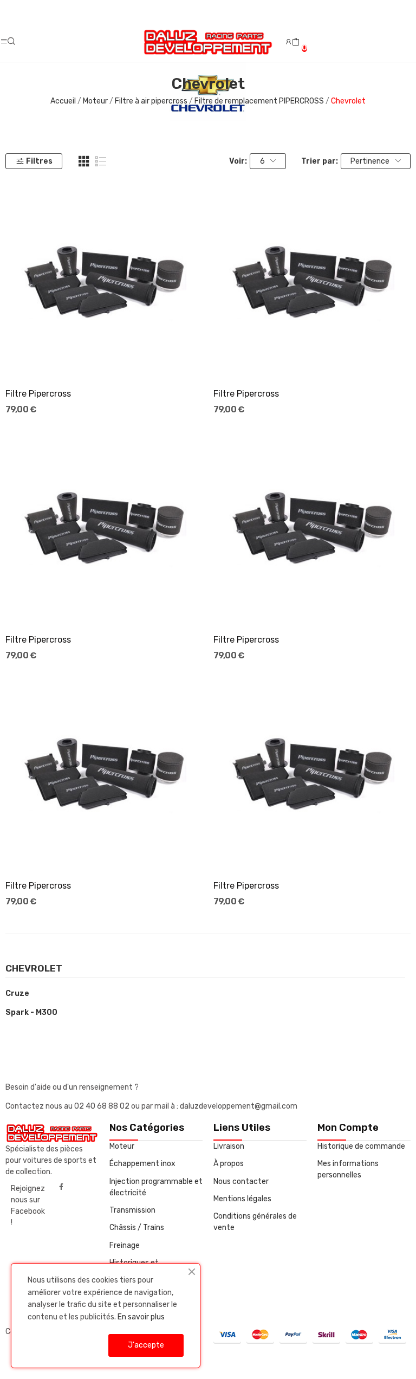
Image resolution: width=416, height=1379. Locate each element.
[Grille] (83, 161)
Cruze (17, 993)
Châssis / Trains (136, 1227)
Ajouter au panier (104, 359)
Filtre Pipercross (38, 394)
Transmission (132, 1210)
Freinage (124, 1245)
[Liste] (100, 161)
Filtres (39, 161)
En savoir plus (141, 1317)
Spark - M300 (31, 1012)
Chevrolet (33, 969)
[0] (296, 42)
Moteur (121, 1146)
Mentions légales (242, 1198)
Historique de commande (361, 1146)
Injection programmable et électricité (156, 1187)
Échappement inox (142, 1163)
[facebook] (61, 1187)
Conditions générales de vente (255, 1222)
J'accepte (146, 1345)
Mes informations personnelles (348, 1169)
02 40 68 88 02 (102, 1106)
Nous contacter (241, 1181)
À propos (228, 1163)
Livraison (228, 1146)
